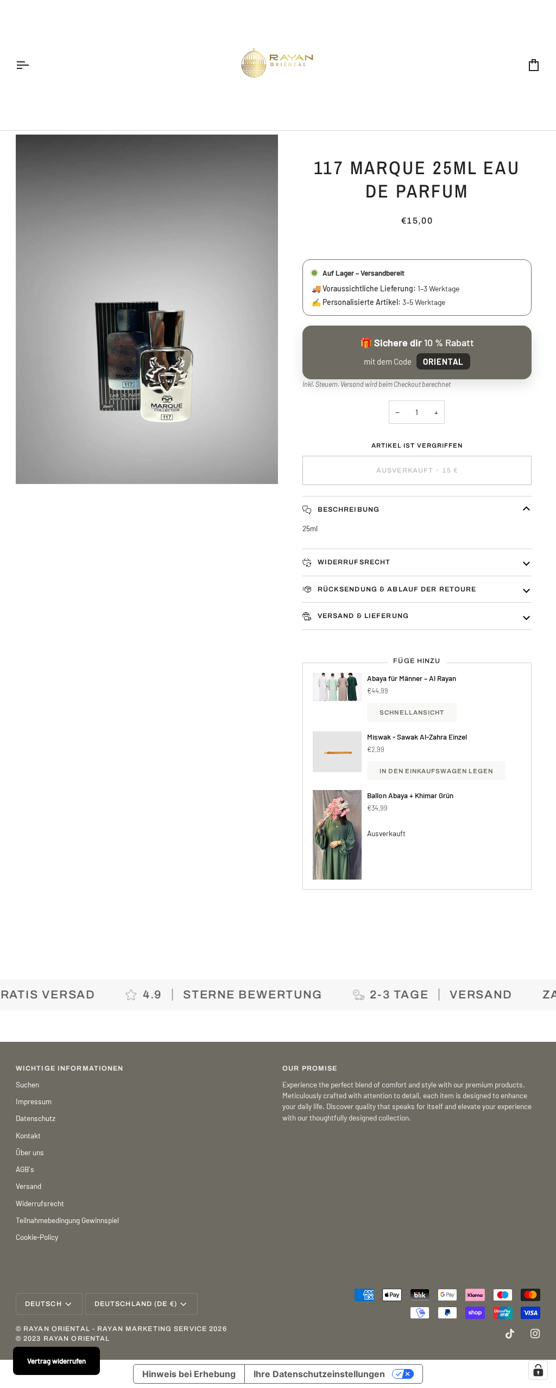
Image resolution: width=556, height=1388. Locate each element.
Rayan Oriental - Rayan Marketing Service (115, 1329)
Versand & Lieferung (362, 616)
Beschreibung (347, 509)
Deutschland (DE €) (135, 1304)
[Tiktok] (510, 1334)
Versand (352, 384)
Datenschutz (35, 1118)
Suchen (27, 1084)
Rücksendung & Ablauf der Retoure (395, 589)
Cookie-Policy (37, 1236)
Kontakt (28, 1135)
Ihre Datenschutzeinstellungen (319, 1373)
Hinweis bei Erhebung (189, 1373)
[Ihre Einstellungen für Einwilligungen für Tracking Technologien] (538, 1370)
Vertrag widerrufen (56, 1360)
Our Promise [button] (309, 1068)
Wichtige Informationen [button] (70, 1068)
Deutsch (43, 1304)
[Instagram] (535, 1334)
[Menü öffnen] (32, 65)
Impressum (34, 1101)
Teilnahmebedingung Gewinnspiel (67, 1220)
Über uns (30, 1152)
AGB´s (25, 1169)
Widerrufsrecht (352, 562)
